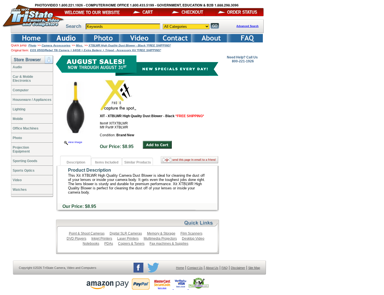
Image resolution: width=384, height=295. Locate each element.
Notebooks (91, 244)
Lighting (19, 109)
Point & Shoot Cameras (87, 233)
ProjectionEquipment (21, 149)
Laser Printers (128, 238)
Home (180, 267)
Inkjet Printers (101, 238)
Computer (21, 90)
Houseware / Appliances (32, 100)
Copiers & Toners (131, 244)
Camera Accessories (56, 45)
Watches (20, 190)
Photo (32, 45)
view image (75, 142)
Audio (17, 67)
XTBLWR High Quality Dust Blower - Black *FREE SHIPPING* (130, 45)
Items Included (106, 162)
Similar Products (137, 162)
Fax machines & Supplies (169, 244)
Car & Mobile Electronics (23, 79)
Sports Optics (24, 171)
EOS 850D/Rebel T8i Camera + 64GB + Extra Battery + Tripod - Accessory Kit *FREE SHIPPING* (95, 50)
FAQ (225, 267)
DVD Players (76, 238)
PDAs (108, 244)
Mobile (18, 119)
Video (17, 180)
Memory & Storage (161, 233)
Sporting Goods (25, 161)
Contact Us (195, 267)
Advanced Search (247, 26)
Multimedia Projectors (160, 238)
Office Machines (26, 128)
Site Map (254, 267)
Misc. (79, 45)
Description (76, 162)
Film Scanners (191, 233)
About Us (212, 267)
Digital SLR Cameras (126, 233)
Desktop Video (193, 238)
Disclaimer (238, 267)
